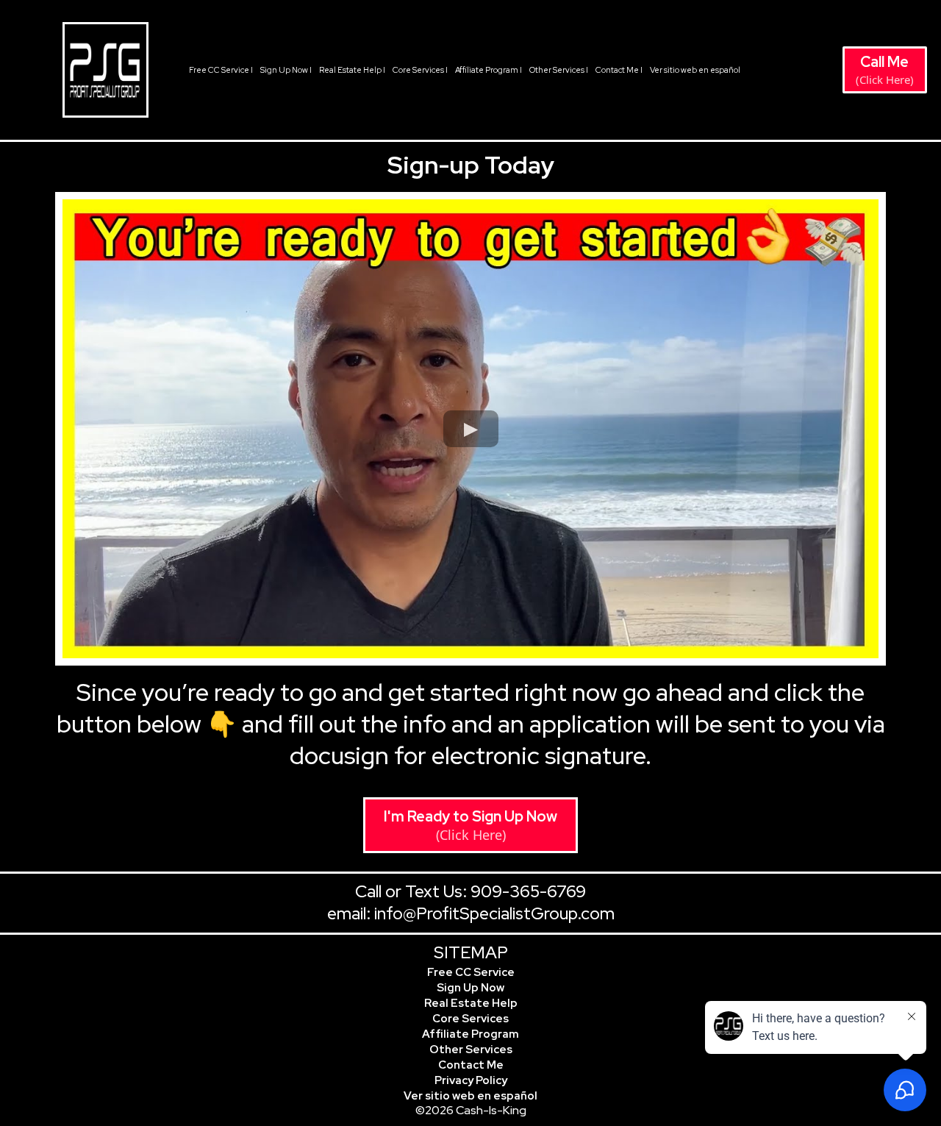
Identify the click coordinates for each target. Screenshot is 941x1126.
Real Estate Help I (352, 70)
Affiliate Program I (488, 70)
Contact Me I (619, 70)
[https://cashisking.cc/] (105, 70)
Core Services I (420, 70)
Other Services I (558, 70)
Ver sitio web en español (695, 70)
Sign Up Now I (286, 70)
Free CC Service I (221, 70)
